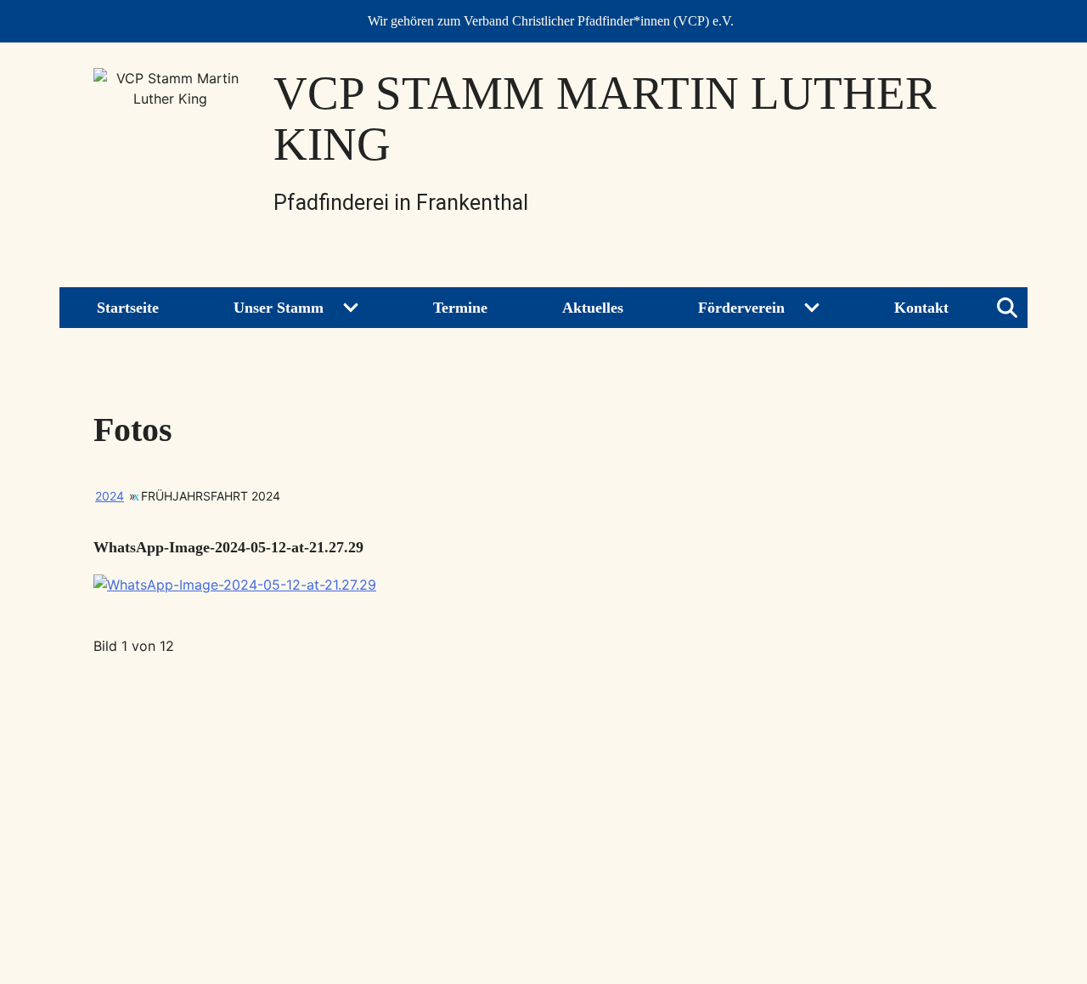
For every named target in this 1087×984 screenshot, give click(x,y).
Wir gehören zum (551, 21)
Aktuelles (592, 307)
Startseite (128, 307)
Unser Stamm (279, 307)
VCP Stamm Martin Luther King (605, 118)
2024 (109, 496)
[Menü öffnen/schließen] (1007, 307)
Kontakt (921, 307)
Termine (460, 307)
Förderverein (741, 307)
